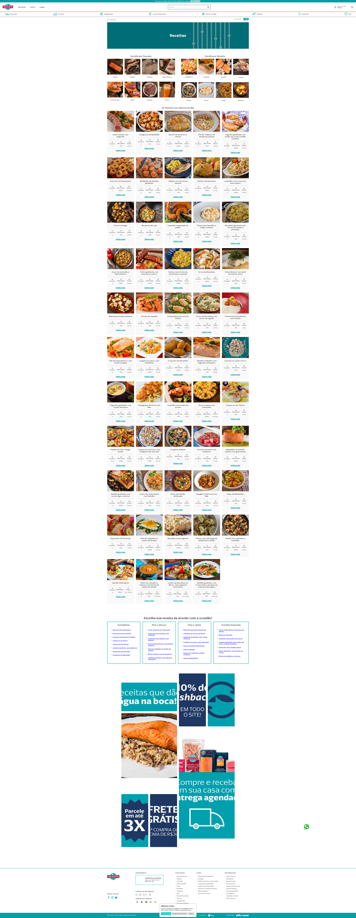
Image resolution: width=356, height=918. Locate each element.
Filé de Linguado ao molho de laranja (159, 649)
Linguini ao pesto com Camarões (196, 642)
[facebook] (244, 19)
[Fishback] (221, 728)
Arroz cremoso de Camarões (159, 630)
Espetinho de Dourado (121, 651)
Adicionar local (195, 1)
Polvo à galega (189, 649)
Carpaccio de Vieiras (121, 644)
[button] (178, 1)
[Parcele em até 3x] (134, 849)
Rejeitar (191, 913)
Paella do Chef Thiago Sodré (230, 647)
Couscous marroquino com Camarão (158, 634)
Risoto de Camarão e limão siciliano (193, 654)
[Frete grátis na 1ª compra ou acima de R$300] (163, 849)
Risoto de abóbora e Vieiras (229, 656)
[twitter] (247, 19)
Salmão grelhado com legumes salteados (160, 658)
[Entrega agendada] (207, 849)
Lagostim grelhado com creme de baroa (195, 638)
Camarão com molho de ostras (231, 639)
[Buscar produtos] (208, 7)
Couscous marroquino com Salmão (158, 639)
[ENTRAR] (341, 7)
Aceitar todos (166, 913)
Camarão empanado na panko (124, 637)
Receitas (113, 20)
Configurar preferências (179, 913)
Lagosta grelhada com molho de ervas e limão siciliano (231, 643)
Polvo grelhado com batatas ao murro (231, 652)
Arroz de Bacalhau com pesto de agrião (231, 630)
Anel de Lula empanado (122, 630)
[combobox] (189, 7)
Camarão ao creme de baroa (194, 633)
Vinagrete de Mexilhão (121, 655)
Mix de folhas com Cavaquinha (160, 654)
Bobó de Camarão (225, 635)
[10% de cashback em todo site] (192, 728)
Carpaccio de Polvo (120, 641)
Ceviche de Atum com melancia (125, 648)
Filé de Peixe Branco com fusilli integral (160, 644)
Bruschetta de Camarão (122, 633)
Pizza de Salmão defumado (194, 646)
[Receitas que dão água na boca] (149, 789)
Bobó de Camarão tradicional (194, 630)
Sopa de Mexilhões (190, 658)
